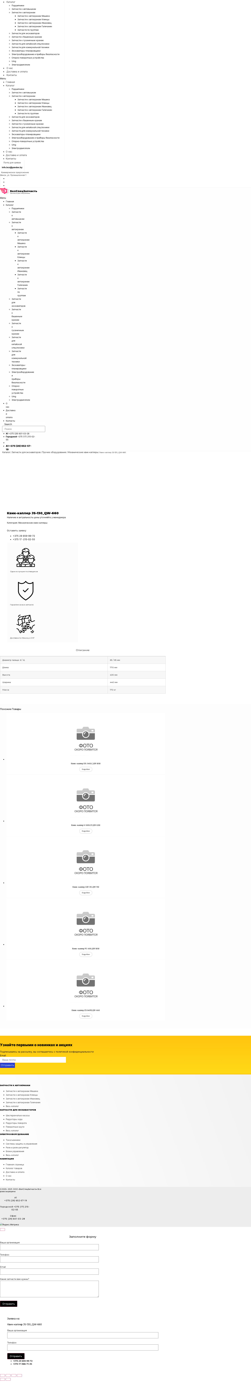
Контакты (12, 75)
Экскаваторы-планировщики (26, 50)
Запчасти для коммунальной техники (30, 47)
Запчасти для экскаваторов (26, 33)
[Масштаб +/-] (19, 1375)
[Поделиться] (8, 1375)
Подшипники (18, 5)
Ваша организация (10, 1243)
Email (3, 1055)
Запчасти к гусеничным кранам (28, 40)
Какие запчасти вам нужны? (14, 1279)
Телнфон (4, 1255)
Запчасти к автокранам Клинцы (33, 19)
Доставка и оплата (17, 71)
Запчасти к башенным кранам (27, 37)
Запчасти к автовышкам (24, 9)
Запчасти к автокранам (23, 12)
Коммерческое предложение (15, 172)
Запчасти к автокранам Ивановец (34, 23)
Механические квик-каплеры (83, 452)
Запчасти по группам (28, 30)
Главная (10, 82)
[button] (32, 78)
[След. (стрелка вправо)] (8, 1379)
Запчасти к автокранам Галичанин (34, 26)
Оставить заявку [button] (16, 530)
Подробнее (86, 769)
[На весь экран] (13, 1375)
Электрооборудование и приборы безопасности (35, 54)
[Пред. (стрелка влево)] (2, 1379)
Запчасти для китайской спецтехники (30, 44)
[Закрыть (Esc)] (2, 1375)
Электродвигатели (21, 64)
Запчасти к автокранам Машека (33, 16)
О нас (10, 68)
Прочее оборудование (54, 452)
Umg (14, 61)
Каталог (11, 1)
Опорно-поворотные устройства (28, 57)
